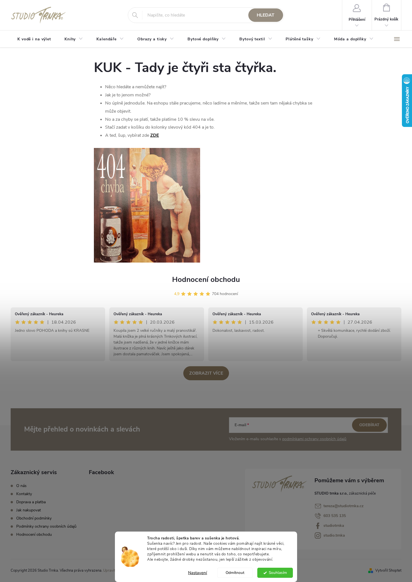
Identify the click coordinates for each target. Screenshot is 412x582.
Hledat (265, 15)
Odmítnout (235, 572)
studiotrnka (333, 525)
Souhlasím (278, 572)
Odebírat (369, 425)
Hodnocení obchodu (206, 279)
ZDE (154, 135)
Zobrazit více (206, 373)
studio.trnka (334, 535)
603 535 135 (334, 515)
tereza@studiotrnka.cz (343, 506)
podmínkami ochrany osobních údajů (314, 439)
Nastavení (197, 573)
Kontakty (24, 494)
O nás (21, 485)
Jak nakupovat (28, 510)
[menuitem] (34, 39)
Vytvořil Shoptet (388, 570)
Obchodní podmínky (34, 518)
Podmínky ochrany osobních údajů (46, 526)
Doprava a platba (31, 502)
